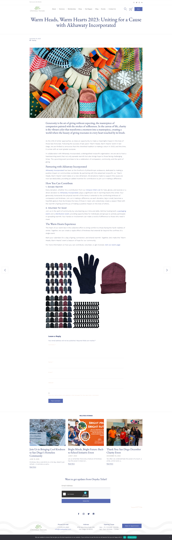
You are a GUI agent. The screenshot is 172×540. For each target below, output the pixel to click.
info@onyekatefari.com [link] (63, 529)
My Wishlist (38, 2)
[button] (138, 9)
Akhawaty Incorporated (55, 170)
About (54, 9)
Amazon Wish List (93, 190)
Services (62, 9)
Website (50, 382)
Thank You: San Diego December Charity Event (124, 450)
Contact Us (112, 9)
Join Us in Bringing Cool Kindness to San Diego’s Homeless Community (47, 452)
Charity (34, 40)
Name (50, 362)
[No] (170, 537)
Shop (80, 9)
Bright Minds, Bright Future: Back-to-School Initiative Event (86, 450)
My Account (32, 2)
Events (103, 9)
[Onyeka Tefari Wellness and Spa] (37, 9)
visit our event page (112, 245)
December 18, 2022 (113, 456)
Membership (72, 9)
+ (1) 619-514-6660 (63, 527)
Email (50, 372)
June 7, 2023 (72, 456)
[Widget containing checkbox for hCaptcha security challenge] (75, 494)
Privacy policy (132, 537)
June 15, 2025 (34, 459)
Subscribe (86, 501)
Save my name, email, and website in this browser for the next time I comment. (73, 395)
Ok (125, 537)
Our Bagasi (88, 9)
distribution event (62, 214)
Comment (52, 344)
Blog (96, 9)
